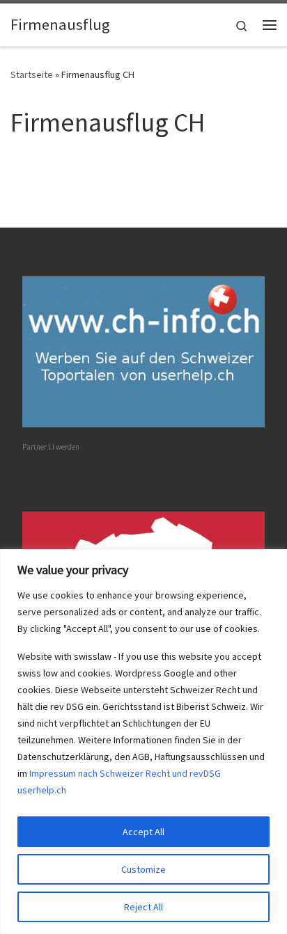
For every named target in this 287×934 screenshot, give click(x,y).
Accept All (143, 831)
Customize (143, 869)
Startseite (31, 74)
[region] (143, 741)
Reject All (143, 907)
